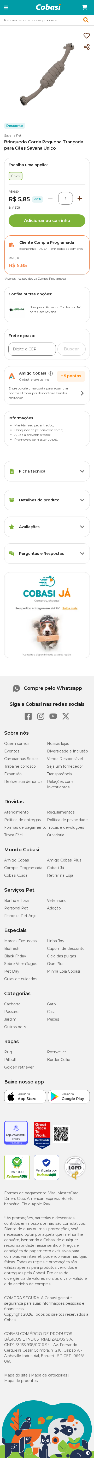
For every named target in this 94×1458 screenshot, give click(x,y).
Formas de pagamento (25, 827)
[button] (6, 7)
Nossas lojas (58, 743)
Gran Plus (55, 963)
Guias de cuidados (20, 979)
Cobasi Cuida (15, 875)
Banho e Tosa (16, 900)
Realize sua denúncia (23, 781)
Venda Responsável (65, 758)
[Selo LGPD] (75, 1180)
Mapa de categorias (49, 1375)
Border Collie (58, 1059)
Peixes (53, 1019)
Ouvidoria (55, 835)
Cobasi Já (55, 867)
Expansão (13, 774)
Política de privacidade (67, 819)
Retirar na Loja (60, 875)
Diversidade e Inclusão (67, 751)
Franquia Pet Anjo (20, 915)
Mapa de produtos (21, 1380)
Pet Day (11, 971)
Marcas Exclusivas (20, 941)
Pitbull (10, 1059)
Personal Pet (16, 908)
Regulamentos (60, 812)
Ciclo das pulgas (61, 956)
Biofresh (11, 948)
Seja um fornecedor (65, 766)
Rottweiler (56, 1052)
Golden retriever (19, 1067)
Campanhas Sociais (21, 758)
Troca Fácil (13, 835)
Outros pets (15, 1027)
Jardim (10, 1019)
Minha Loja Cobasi (63, 971)
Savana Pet (12, 135)
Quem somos (16, 743)
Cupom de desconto (66, 948)
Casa (51, 1011)
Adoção (54, 908)
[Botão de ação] (82, 393)
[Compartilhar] (87, 47)
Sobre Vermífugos (20, 963)
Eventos (11, 751)
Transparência (59, 774)
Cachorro (12, 1004)
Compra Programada (23, 867)
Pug (8, 1052)
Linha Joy (55, 941)
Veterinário (57, 900)
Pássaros (12, 1011)
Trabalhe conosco (20, 766)
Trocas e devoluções (65, 827)
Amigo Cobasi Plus (64, 860)
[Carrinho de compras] (84, 7)
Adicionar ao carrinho (47, 220)
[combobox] (47, 20)
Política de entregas (22, 819)
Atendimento (16, 812)
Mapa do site (16, 1375)
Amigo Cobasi (17, 860)
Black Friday (15, 956)
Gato (51, 1004)
